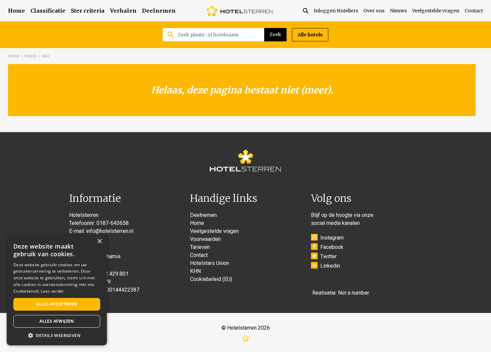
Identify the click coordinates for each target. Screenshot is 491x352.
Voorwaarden (205, 239)
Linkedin (330, 266)
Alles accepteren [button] (56, 304)
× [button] (99, 241)
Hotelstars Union (209, 263)
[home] (239, 10)
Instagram (332, 238)
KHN (195, 271)
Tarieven (200, 247)
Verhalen (123, 10)
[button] (56, 335)
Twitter (328, 256)
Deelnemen (159, 10)
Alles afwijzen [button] (56, 321)
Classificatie (47, 10)
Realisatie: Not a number (340, 293)
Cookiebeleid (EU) (211, 279)
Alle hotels (310, 35)
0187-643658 (113, 223)
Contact (474, 11)
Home (16, 10)
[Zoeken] (308, 10)
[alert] (57, 289)
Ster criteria (88, 10)
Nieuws (398, 11)
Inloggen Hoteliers (336, 11)
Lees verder (52, 291)
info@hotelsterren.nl (109, 231)
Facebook (331, 247)
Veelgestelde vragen (435, 11)
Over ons (373, 11)
